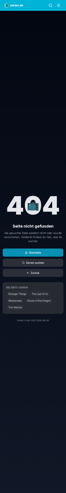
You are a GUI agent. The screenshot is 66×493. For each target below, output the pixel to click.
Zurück (35, 273)
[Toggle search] (50, 5)
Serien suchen (35, 262)
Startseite (35, 252)
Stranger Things (17, 293)
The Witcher (15, 307)
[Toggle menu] (58, 5)
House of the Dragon (39, 300)
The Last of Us (40, 293)
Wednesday (15, 300)
